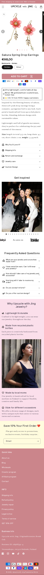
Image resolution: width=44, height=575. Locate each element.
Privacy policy (8, 509)
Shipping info (7, 495)
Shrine (35, 572)
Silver (18, 67)
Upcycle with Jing (19, 572)
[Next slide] (39, 208)
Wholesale (6, 467)
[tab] (6, 234)
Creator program (9, 472)
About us (6, 458)
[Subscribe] (37, 441)
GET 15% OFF (7, 523)
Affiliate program (9, 477)
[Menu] (3, 6)
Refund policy (7, 500)
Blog (4, 463)
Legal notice (7, 514)
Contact (5, 481)
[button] (35, 6)
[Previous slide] (4, 208)
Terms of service (9, 519)
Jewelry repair (8, 505)
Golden (7, 67)
